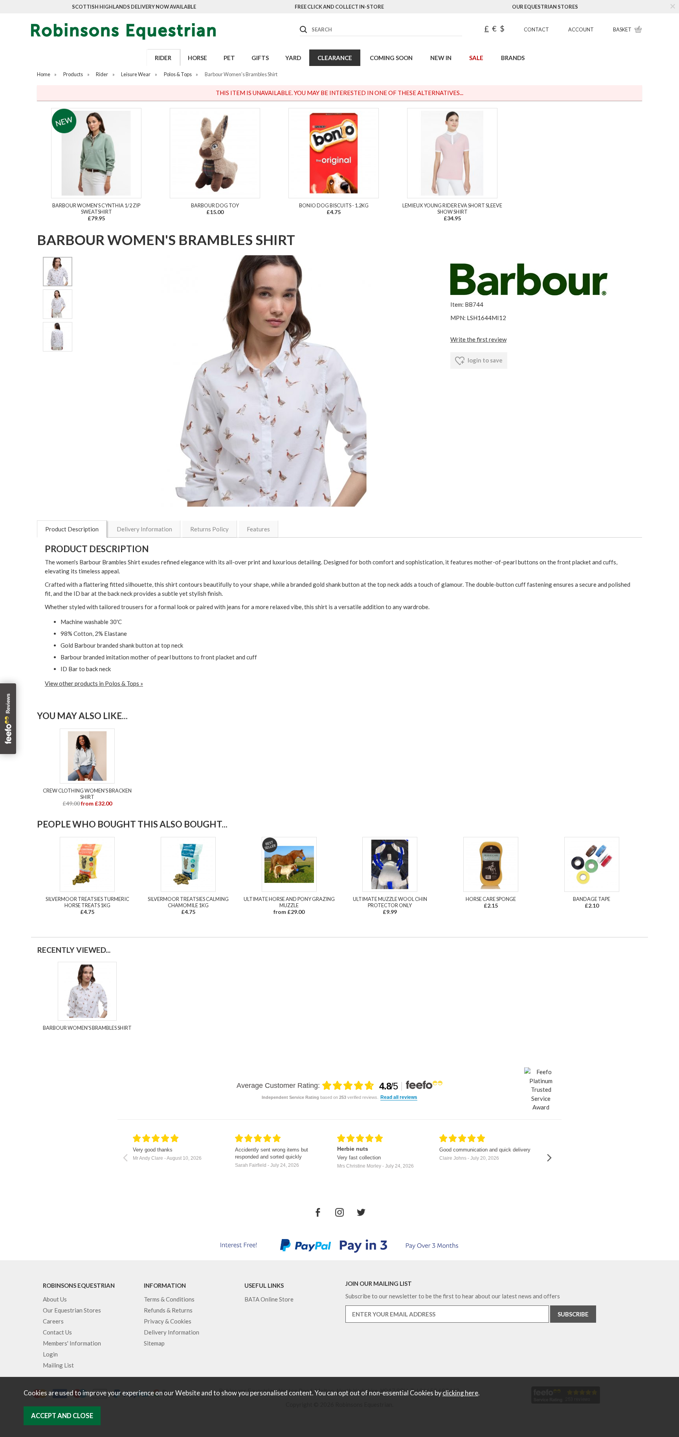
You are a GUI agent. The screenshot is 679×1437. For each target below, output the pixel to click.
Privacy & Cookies (167, 1321)
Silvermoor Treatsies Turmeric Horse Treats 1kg (87, 902)
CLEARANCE (334, 57)
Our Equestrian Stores (545, 7)
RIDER (163, 57)
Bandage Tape (591, 899)
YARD (293, 57)
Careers (53, 1321)
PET (229, 57)
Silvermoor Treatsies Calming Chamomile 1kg (188, 902)
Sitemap (154, 1343)
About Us (55, 1299)
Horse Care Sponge (491, 899)
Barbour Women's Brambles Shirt (87, 1028)
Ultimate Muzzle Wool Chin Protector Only (390, 902)
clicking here (460, 1393)
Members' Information (72, 1343)
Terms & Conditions (169, 1299)
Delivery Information (144, 529)
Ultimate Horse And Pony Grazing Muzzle (289, 902)
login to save (484, 360)
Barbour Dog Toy (215, 205)
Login (50, 1354)
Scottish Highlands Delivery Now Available (134, 7)
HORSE (197, 57)
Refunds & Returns (168, 1310)
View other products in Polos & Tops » (94, 683)
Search (300, 23)
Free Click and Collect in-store (339, 7)
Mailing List (58, 1365)
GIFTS (260, 57)
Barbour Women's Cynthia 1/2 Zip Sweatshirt (96, 208)
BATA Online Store (269, 1299)
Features (258, 529)
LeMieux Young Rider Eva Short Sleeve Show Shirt (452, 208)
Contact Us (57, 1332)
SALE (476, 57)
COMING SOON (391, 57)
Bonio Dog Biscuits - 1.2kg (334, 205)
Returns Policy (209, 529)
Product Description (72, 529)
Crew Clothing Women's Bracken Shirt (87, 793)
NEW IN (440, 57)
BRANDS (513, 57)
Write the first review (478, 339)
